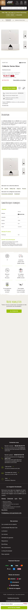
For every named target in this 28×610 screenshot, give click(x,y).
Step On (19, 188)
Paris (20, 498)
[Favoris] (19, 88)
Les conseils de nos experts (9, 524)
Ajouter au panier (9, 88)
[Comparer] (24, 88)
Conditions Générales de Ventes (13, 600)
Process (24, 188)
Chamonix (10, 498)
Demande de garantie (7, 537)
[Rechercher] (25, 6)
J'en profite (19, 14)
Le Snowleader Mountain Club (9, 527)
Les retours (5, 534)
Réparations (5, 541)
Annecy (4, 498)
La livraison (4, 531)
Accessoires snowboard (8, 20)
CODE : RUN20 (10, 15)
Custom (6, 188)
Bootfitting (4, 544)
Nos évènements (6, 547)
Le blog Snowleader (7, 551)
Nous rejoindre (5, 554)
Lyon (16, 498)
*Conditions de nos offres (13, 598)
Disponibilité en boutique (19, 80)
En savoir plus (5, 105)
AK (2, 188)
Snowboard (17, 193)
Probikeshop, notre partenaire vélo (11, 513)
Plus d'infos (4, 509)
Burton (5, 62)
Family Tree (12, 188)
